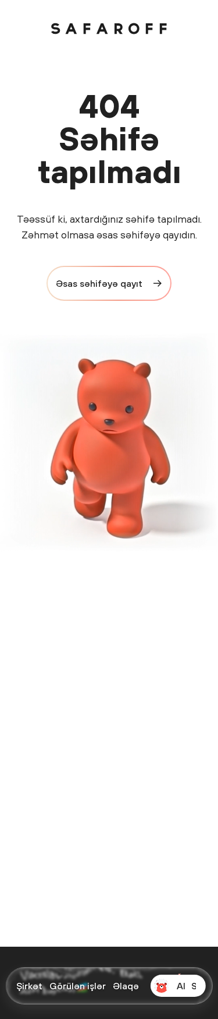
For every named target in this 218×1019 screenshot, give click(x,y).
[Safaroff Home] (109, 28)
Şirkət (29, 986)
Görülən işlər (77, 986)
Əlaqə (126, 986)
